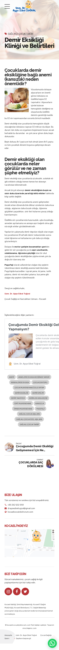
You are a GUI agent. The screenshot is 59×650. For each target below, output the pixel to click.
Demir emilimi (38, 393)
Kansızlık (39, 403)
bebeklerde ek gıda (20, 382)
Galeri (7, 638)
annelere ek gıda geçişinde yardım (33, 377)
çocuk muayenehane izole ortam (29, 387)
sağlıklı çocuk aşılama (29, 414)
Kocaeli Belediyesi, (22, 607)
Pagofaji (40, 409)
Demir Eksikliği (21, 393)
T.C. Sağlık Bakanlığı (38, 607)
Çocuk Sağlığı (46, 635)
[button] (52, 643)
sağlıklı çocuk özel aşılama (29, 419)
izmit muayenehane (22, 403)
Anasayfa (8, 635)
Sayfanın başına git (23, 638)
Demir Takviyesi (18, 398)
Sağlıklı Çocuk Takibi (20, 33)
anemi (11, 377)
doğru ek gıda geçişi (38, 398)
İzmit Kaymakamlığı (24, 604)
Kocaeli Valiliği (10, 604)
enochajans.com (29, 628)
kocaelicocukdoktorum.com (18, 625)
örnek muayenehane (23, 409)
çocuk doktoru (40, 382)
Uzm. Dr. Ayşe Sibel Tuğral (26, 635)
